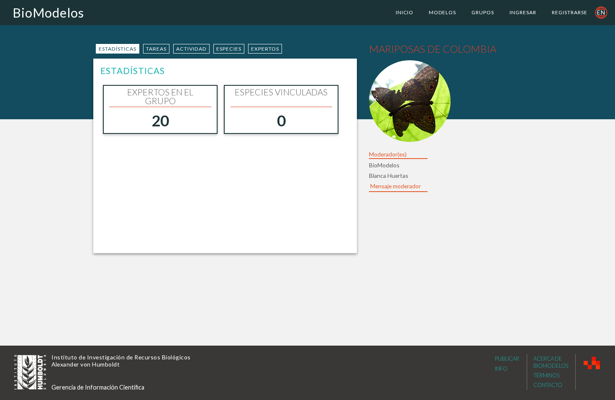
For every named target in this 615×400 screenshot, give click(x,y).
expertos (265, 49)
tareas (156, 49)
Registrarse (569, 12)
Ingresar (523, 12)
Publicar (507, 358)
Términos (546, 375)
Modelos (442, 12)
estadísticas (117, 49)
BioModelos (48, 12)
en (601, 12)
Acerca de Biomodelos (550, 362)
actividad (191, 49)
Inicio (404, 12)
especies (228, 49)
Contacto (547, 385)
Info (501, 368)
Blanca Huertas (388, 175)
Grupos (483, 12)
